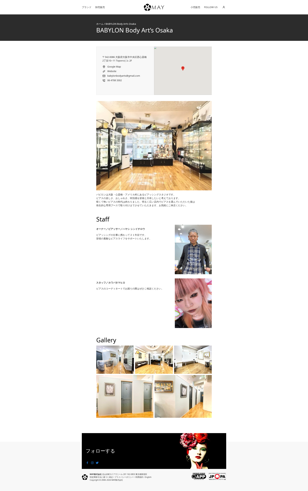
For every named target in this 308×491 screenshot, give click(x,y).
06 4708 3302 (114, 80)
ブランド (86, 7)
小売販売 (195, 7)
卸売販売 (100, 7)
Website (111, 71)
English (148, 477)
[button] (182, 68)
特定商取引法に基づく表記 (101, 477)
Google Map (114, 66)
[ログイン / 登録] (223, 7)
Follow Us (211, 7)
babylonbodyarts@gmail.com (123, 75)
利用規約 (139, 477)
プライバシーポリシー (124, 477)
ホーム (99, 23)
